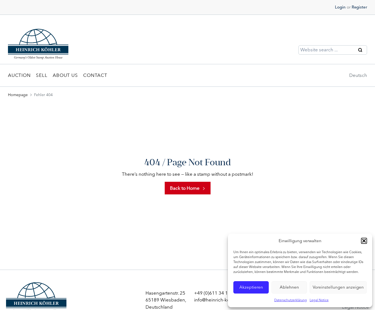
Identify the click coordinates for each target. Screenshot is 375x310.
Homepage (18, 95)
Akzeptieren (251, 287)
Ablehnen (289, 287)
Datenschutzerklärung (290, 300)
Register (359, 7)
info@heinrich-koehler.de (220, 300)
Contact (95, 75)
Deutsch (358, 75)
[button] (364, 241)
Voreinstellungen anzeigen (338, 287)
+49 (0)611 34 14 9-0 (216, 293)
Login (340, 7)
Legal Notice (319, 300)
